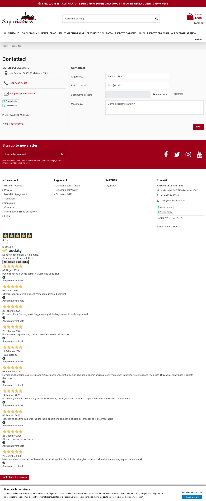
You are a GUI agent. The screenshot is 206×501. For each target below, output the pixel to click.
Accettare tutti (192, 497)
